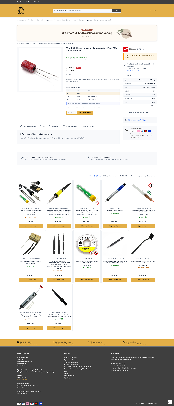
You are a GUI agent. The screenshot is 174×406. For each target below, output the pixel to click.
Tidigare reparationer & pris (102, 20)
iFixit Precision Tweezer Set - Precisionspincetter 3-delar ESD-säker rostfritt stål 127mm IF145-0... (59, 263)
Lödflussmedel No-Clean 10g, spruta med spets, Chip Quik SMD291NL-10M (143, 211)
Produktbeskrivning (30, 126)
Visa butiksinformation (134, 71)
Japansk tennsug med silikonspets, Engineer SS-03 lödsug (31, 315)
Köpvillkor (67, 378)
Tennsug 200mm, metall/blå (115, 210)
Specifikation (55, 126)
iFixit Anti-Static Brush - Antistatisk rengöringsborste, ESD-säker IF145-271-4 (59, 315)
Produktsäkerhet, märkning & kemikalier (77, 369)
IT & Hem (31, 20)
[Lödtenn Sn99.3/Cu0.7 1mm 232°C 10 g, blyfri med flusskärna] (87, 193)
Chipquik (138, 208)
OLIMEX (112, 208)
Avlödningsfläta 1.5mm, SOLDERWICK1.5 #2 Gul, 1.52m (87, 262)
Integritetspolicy (69, 376)
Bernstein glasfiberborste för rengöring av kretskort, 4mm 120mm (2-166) (115, 262)
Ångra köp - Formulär (71, 364)
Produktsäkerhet (71, 126)
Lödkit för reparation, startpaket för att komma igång (31, 211)
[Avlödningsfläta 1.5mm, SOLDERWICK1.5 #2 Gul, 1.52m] (87, 244)
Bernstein (109, 258)
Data (43, 126)
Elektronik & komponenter (45, 20)
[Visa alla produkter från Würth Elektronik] (129, 49)
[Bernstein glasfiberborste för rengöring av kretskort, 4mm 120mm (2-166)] (115, 244)
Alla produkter (21, 20)
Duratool (51, 208)
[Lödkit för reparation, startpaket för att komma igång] (31, 193)
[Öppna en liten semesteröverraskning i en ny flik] (123, 33)
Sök (117, 10)
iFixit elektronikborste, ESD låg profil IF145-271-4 (143, 262)
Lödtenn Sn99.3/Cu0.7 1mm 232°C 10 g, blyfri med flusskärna (87, 211)
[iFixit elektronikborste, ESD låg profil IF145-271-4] (143, 244)
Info (75, 20)
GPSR (66, 373)
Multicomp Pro (83, 208)
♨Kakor (170, 402)
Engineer (22, 312)
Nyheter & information (71, 360)
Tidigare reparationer (71, 362)
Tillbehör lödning (95, 176)
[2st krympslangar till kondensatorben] (31, 244)
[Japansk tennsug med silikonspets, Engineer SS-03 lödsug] (31, 297)
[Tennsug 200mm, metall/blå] (115, 193)
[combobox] (94, 11)
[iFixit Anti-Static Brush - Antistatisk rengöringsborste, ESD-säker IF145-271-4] (59, 297)
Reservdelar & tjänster (63, 20)
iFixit (53, 258)
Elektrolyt (35, 43)
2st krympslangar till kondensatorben (30, 261)
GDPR (66, 371)
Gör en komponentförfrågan (137, 120)
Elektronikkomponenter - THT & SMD (115, 176)
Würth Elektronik (140, 49)
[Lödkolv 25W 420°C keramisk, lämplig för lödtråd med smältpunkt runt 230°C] (59, 193)
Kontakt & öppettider (85, 20)
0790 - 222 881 (22, 380)
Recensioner (88, 126)
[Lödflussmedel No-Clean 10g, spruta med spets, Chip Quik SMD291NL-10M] (143, 193)
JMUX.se (24, 208)
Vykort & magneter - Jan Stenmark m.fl (143, 176)
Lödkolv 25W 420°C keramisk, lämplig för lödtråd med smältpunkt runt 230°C (59, 211)
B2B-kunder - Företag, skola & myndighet (77, 367)
